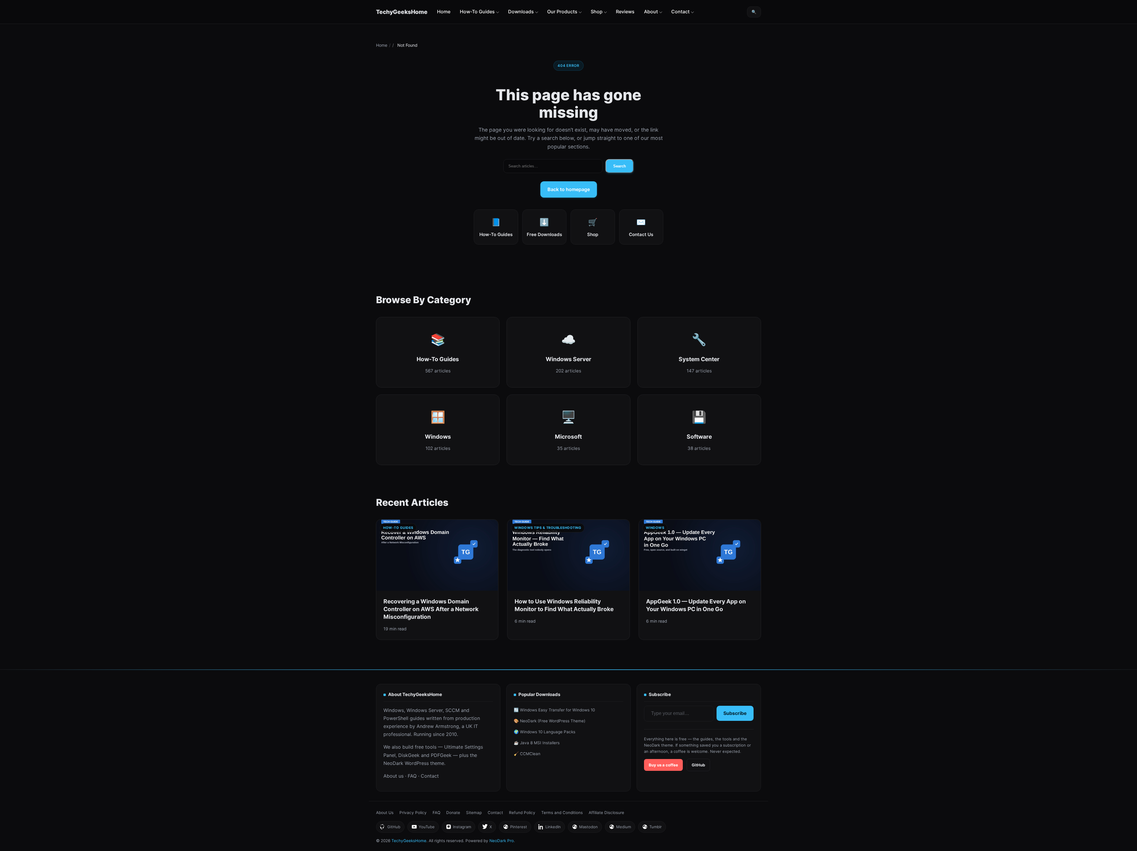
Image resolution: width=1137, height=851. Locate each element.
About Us (385, 812)
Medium (620, 828)
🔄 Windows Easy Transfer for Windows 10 (554, 710)
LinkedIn (549, 828)
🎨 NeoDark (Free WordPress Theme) (549, 720)
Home (443, 11)
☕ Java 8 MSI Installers (537, 742)
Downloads (521, 11)
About (651, 11)
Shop (597, 11)
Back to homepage (568, 189)
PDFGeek (441, 755)
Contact (680, 11)
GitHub (698, 765)
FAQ (412, 776)
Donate (453, 812)
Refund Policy (522, 812)
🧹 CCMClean (527, 753)
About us (393, 776)
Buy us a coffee (663, 765)
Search (619, 166)
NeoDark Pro (501, 840)
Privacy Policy (413, 812)
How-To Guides (477, 11)
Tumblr (652, 828)
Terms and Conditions (562, 812)
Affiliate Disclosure (606, 812)
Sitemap (474, 812)
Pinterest (515, 828)
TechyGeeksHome (402, 11)
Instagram (458, 828)
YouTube (423, 828)
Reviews (625, 11)
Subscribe (735, 713)
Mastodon (585, 828)
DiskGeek (409, 755)
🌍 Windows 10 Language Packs (544, 731)
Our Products (562, 11)
